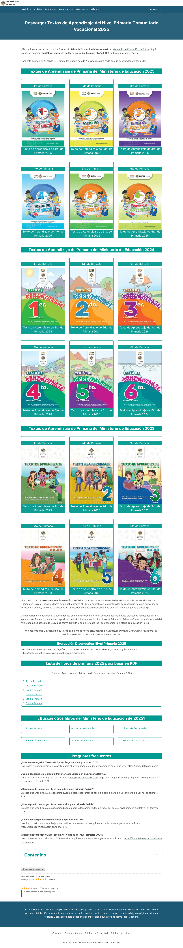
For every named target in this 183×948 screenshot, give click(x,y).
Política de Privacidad (96, 933)
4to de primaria (34, 694)
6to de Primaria (34, 703)
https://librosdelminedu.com (143, 766)
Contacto (57, 933)
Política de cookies (121, 933)
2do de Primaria (34, 685)
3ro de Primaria (34, 690)
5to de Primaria (34, 699)
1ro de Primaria (34, 681)
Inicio (28, 9)
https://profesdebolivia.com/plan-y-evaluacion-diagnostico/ (53, 653)
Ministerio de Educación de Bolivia (131, 49)
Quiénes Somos (73, 933)
